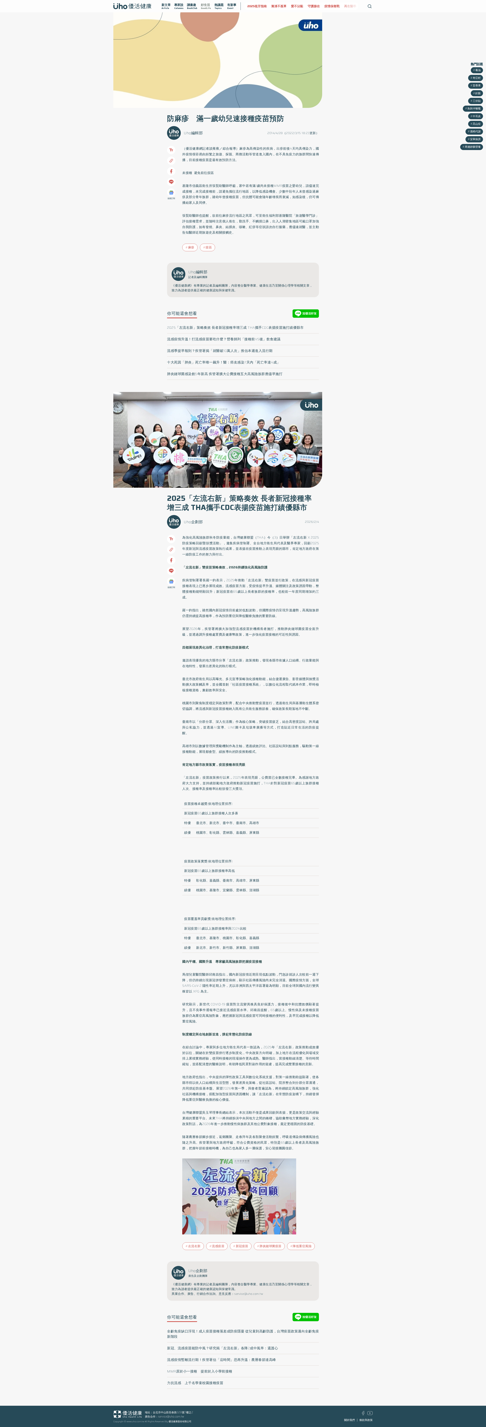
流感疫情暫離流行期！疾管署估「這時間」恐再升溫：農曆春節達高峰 (221, 1359)
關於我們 (349, 1420)
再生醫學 (326, 6)
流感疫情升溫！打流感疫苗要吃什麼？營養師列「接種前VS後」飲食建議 (224, 339)
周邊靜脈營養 (473, 147)
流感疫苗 (218, 1246)
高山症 (477, 124)
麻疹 (191, 247)
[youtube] (370, 1414)
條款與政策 (366, 1420)
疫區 (209, 247)
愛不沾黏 (273, 6)
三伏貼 (477, 101)
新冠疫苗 (242, 1246)
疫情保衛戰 (308, 6)
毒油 (478, 70)
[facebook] (363, 1414)
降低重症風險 (302, 1246)
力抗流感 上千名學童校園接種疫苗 (195, 1383)
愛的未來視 (344, 6)
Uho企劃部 (193, 522)
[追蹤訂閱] (171, 192)
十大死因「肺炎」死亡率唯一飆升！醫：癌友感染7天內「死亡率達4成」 (223, 362)
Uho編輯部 (193, 133)
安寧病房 (475, 139)
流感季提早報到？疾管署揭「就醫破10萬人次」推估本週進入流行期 (220, 350)
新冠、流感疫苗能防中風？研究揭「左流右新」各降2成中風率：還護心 (222, 1348)
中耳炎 (477, 116)
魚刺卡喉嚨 (474, 108)
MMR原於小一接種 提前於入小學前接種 (199, 1371)
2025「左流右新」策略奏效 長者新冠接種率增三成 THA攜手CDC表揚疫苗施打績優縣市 (235, 327)
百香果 (477, 85)
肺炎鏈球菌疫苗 (271, 1246)
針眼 (478, 93)
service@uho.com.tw (171, 1416)
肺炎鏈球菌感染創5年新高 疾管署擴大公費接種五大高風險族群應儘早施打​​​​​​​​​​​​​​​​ (224, 374)
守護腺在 (290, 6)
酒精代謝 (475, 131)
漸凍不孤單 (255, 6)
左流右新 (194, 1246)
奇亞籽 (477, 78)
